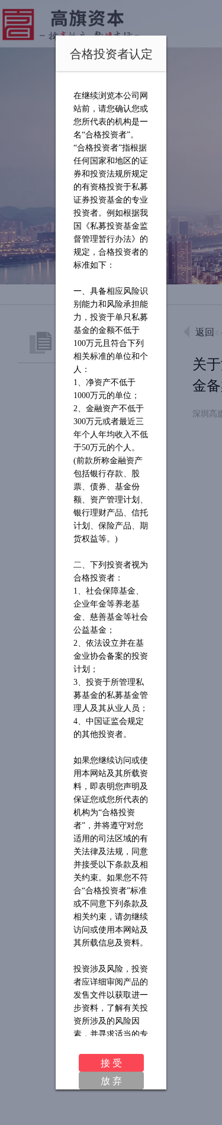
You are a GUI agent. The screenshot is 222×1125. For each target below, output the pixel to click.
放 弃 (111, 1080)
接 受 (111, 1062)
